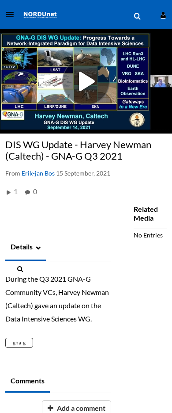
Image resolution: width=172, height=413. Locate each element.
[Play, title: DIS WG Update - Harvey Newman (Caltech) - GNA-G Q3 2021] (86, 81)
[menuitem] (137, 16)
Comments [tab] (28, 380)
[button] (12, 14)
